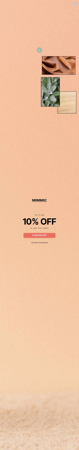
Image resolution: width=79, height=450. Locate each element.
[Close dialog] (75, 3)
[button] (39, 235)
